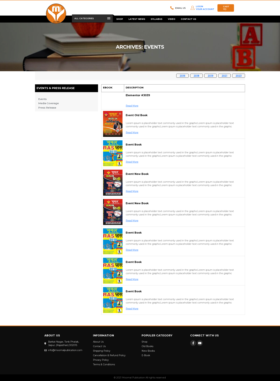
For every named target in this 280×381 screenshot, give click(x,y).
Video (171, 19)
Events (42, 99)
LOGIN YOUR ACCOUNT (205, 7)
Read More (132, 105)
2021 (224, 75)
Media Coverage (48, 103)
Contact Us (188, 19)
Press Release (47, 107)
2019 (210, 75)
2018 (196, 75)
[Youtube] (200, 343)
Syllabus (156, 19)
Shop (119, 19)
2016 (182, 75)
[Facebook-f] (193, 343)
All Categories (84, 18)
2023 (239, 75)
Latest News (136, 19)
